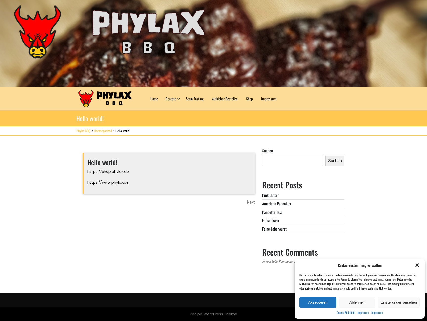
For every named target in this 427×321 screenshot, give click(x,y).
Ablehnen (356, 302)
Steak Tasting (195, 98)
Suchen (267, 151)
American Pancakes (276, 204)
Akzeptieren (317, 302)
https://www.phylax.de (108, 182)
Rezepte (171, 98)
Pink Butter (270, 195)
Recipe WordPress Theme (213, 314)
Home (154, 98)
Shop (249, 98)
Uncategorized (103, 130)
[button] (417, 265)
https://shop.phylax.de (108, 171)
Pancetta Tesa (272, 212)
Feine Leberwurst (274, 229)
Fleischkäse (270, 220)
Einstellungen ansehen (399, 302)
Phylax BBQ (83, 130)
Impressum (363, 312)
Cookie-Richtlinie (346, 312)
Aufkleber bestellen (225, 98)
